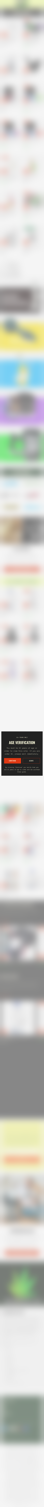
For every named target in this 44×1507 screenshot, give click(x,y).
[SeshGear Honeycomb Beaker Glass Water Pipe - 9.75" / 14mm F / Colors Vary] (11, 879)
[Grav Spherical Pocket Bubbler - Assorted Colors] (33, 236)
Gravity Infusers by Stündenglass (22, 1253)
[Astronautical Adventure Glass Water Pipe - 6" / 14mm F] (33, 811)
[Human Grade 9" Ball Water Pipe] (11, 669)
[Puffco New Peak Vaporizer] (18, 1092)
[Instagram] (11, 483)
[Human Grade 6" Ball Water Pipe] (33, 634)
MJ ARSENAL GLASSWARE (22, 569)
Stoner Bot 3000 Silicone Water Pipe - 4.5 (10, 824)
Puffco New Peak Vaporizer (9, 1111)
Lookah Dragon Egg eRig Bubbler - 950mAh (32, 213)
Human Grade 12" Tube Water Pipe (31, 611)
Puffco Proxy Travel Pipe (30, 75)
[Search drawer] (39, 4)
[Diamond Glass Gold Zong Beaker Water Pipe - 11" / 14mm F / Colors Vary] (11, 598)
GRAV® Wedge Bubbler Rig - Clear (9, 248)
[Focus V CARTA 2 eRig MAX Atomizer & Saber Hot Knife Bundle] (18, 943)
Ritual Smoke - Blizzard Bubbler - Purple (10, 142)
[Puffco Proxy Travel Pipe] (33, 64)
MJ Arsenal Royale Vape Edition (10, 75)
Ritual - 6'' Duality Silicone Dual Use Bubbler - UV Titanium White (10, 177)
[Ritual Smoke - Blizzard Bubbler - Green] (33, 94)
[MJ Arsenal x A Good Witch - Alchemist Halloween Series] (33, 669)
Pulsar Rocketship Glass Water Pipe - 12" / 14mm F (31, 856)
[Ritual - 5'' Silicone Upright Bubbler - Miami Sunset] (11, 200)
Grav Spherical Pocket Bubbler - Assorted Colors (32, 248)
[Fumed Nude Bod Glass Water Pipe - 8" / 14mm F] (33, 707)
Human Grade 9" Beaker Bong (9, 790)
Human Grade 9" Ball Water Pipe (10, 681)
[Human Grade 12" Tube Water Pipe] (33, 598)
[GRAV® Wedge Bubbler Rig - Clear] (11, 236)
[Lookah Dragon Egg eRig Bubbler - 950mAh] (33, 200)
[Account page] (7, 4)
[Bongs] (33, 879)
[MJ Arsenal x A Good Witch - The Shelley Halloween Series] (11, 634)
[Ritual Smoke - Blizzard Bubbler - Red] (33, 129)
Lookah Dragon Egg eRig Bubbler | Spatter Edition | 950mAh (32, 41)
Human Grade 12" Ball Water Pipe (31, 791)
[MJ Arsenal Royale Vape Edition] (11, 64)
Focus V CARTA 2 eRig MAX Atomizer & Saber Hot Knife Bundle (17, 963)
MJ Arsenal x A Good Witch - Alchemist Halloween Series (31, 682)
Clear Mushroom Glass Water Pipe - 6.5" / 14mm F (9, 41)
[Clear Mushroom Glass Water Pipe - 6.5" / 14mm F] (11, 28)
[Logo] (22, 4)
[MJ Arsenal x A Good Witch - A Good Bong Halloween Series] (11, 707)
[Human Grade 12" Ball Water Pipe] (33, 778)
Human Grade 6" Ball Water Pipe (32, 645)
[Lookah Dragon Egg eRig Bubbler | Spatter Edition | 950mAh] (33, 28)
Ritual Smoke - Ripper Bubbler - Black (10, 106)
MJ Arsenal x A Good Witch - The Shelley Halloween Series (9, 647)
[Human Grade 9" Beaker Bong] (11, 778)
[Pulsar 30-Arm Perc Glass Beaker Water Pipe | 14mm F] (11, 843)
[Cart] (41, 4)
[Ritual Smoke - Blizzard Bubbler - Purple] (11, 129)
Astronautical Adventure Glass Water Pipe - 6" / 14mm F (32, 824)
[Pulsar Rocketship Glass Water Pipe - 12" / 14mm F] (33, 843)
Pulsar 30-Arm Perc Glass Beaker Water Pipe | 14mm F (10, 856)
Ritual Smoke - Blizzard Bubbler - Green (32, 106)
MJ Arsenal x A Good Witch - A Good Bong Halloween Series (10, 720)
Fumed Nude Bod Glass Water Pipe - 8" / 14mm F (31, 720)
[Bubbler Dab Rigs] (11, 268)
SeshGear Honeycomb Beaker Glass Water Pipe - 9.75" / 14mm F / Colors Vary (10, 892)
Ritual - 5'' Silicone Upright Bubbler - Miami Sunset (9, 213)
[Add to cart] (4, 35)
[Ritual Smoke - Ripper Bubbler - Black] (11, 94)
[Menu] (4, 4)
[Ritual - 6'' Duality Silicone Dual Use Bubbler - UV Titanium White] (11, 165)
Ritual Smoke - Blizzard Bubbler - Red (32, 142)
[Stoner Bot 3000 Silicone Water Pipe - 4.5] (11, 811)
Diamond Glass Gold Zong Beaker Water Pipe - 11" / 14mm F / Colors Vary (10, 611)
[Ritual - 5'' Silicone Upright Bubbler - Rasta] (33, 165)
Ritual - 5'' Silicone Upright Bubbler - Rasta (30, 177)
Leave (31, 761)
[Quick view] (26, 35)
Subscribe (22, 1160)
